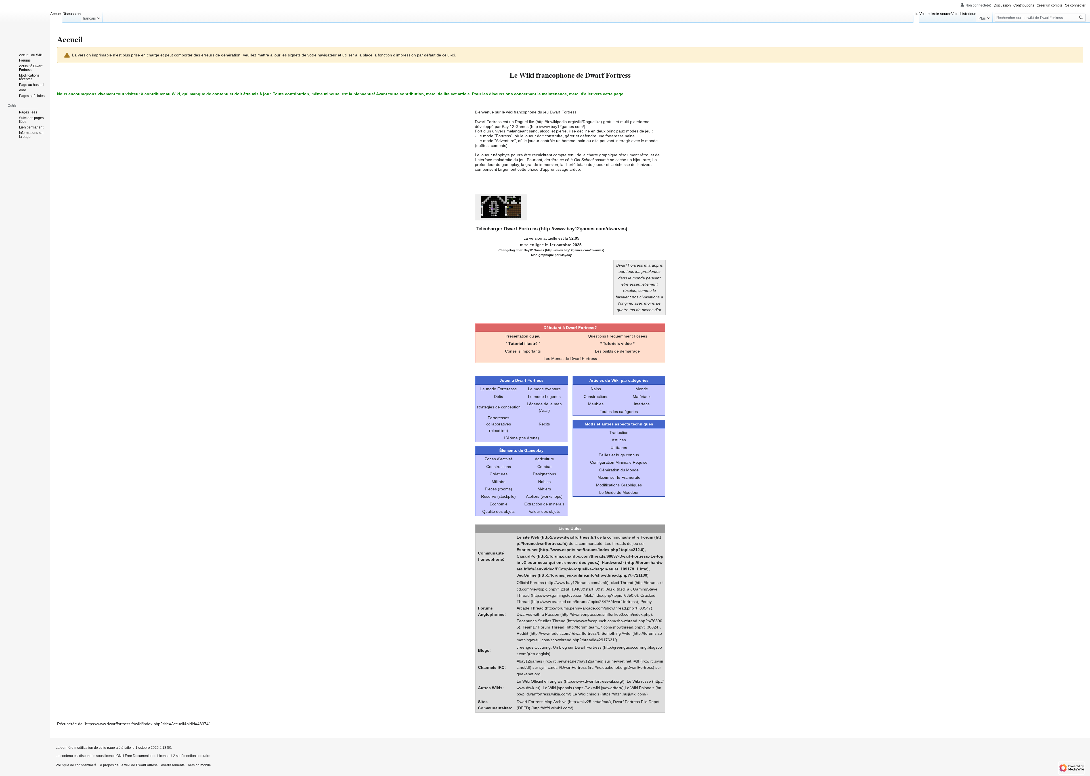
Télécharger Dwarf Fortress (507, 228)
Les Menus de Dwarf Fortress (570, 358)
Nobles (544, 481)
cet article (460, 94)
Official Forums (530, 582)
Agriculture (544, 459)
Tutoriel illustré (523, 343)
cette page (613, 94)
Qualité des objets (498, 511)
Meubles (595, 404)
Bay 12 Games (515, 126)
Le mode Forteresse (498, 389)
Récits (544, 424)
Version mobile (199, 765)
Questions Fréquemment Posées (617, 336)
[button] (91, 17)
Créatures (499, 474)
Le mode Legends (544, 396)
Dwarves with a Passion (538, 614)
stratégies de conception (499, 407)
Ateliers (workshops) (544, 496)
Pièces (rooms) (498, 489)
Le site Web (528, 537)
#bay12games (529, 661)
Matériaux (642, 396)
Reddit (522, 633)
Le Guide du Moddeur (619, 492)
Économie (499, 504)
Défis (498, 396)
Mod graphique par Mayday (551, 255)
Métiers (544, 489)
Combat (544, 466)
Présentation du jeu (523, 336)
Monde (642, 389)
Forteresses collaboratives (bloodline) (498, 424)
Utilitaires (619, 447)
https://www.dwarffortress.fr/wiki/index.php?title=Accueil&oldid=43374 (147, 724)
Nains (596, 389)
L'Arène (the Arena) (521, 438)
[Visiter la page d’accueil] (25, 22)
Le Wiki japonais (557, 688)
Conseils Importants (523, 351)
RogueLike (524, 121)
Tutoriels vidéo (617, 343)
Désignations (544, 474)
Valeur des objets (544, 511)
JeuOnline (526, 575)
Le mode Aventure (544, 389)
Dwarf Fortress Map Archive (542, 701)
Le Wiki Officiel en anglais (540, 681)
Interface (642, 404)
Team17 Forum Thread (543, 627)
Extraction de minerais (544, 504)
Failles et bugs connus (619, 455)
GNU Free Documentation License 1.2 (145, 756)
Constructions (498, 466)
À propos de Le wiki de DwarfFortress (129, 765)
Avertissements (173, 765)
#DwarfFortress (573, 667)
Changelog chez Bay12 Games (521, 250)
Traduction (618, 432)
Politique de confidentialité (76, 765)
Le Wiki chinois (586, 694)
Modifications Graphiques (619, 485)
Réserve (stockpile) (498, 496)
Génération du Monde (619, 470)
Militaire (499, 481)
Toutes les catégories (619, 411)
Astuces (619, 440)
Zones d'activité (499, 459)
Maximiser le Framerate (619, 477)
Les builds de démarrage (617, 351)
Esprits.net (527, 549)
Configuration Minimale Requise (618, 462)
